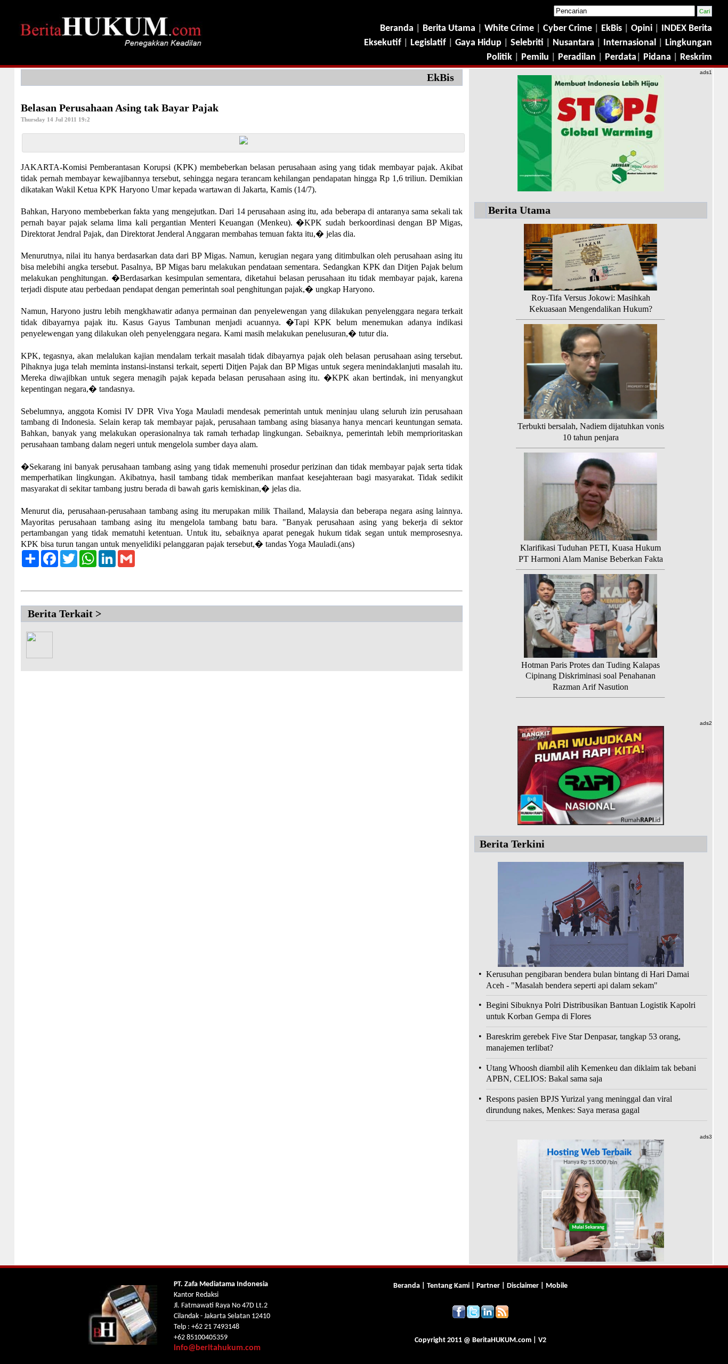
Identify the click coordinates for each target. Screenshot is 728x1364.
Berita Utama (450, 28)
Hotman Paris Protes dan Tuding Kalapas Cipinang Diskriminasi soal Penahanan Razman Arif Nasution (590, 676)
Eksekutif (383, 43)
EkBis (612, 28)
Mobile (557, 1286)
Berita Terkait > (64, 613)
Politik (499, 57)
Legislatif (428, 43)
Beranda (397, 28)
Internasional (629, 43)
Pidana (657, 57)
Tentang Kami (449, 1286)
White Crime (510, 28)
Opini (640, 28)
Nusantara (573, 43)
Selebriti (527, 43)
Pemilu (535, 57)
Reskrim (696, 57)
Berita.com (501, 1340)
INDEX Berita (686, 28)
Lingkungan (688, 43)
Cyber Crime (568, 28)
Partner (488, 1286)
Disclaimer (523, 1286)
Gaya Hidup (477, 43)
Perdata (620, 57)
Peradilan (576, 57)
